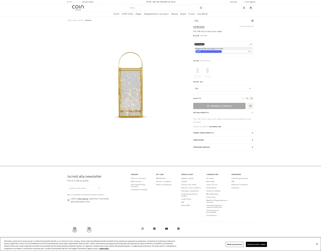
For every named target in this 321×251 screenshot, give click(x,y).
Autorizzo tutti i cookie (256, 244)
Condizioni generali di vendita (189, 195)
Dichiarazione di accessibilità (212, 211)
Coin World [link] (202, 14)
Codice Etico (211, 197)
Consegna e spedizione (190, 191)
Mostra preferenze (234, 244)
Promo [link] (191, 14)
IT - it (69, 2)
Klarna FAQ (185, 205)
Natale (88, 20)
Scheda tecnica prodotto (203, 133)
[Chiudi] (317, 244)
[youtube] (166, 228)
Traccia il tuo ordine (188, 185)
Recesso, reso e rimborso (191, 188)
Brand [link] (183, 14)
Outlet (81, 20)
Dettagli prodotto (201, 112)
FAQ (182, 202)
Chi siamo (210, 178)
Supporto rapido (187, 178)
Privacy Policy (211, 188)
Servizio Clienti (87, 2)
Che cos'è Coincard (138, 178)
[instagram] (142, 228)
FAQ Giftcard (160, 178)
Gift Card (160, 174)
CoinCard (134, 174)
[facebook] (154, 228)
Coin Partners (211, 215)
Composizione (198, 140)
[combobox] (165, 7)
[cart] (251, 8)
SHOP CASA (72, 20)
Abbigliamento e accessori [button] (156, 14)
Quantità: (197, 98)
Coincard (233, 2)
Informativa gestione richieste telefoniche (214, 206)
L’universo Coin (212, 174)
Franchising (236, 174)
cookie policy (104, 248)
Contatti (184, 181)
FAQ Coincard (136, 181)
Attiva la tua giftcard (163, 185)
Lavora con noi (211, 185)
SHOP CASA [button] (127, 14)
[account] (244, 8)
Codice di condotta (213, 191)
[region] (160, 244)
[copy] (253, 21)
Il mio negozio (250, 2)
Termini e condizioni (163, 181)
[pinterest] (178, 228)
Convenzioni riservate (139, 190)
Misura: (198, 82)
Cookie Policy (186, 199)
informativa (82, 198)
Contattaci (235, 188)
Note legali (210, 181)
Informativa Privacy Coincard (138, 185)
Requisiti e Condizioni (239, 185)
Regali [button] (138, 14)
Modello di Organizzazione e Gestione (217, 201)
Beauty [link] (174, 14)
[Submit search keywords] (201, 8)
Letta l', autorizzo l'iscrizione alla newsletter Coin (90, 200)
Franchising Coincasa (239, 178)
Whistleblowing (212, 194)
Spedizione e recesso (201, 147)
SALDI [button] (116, 14)
